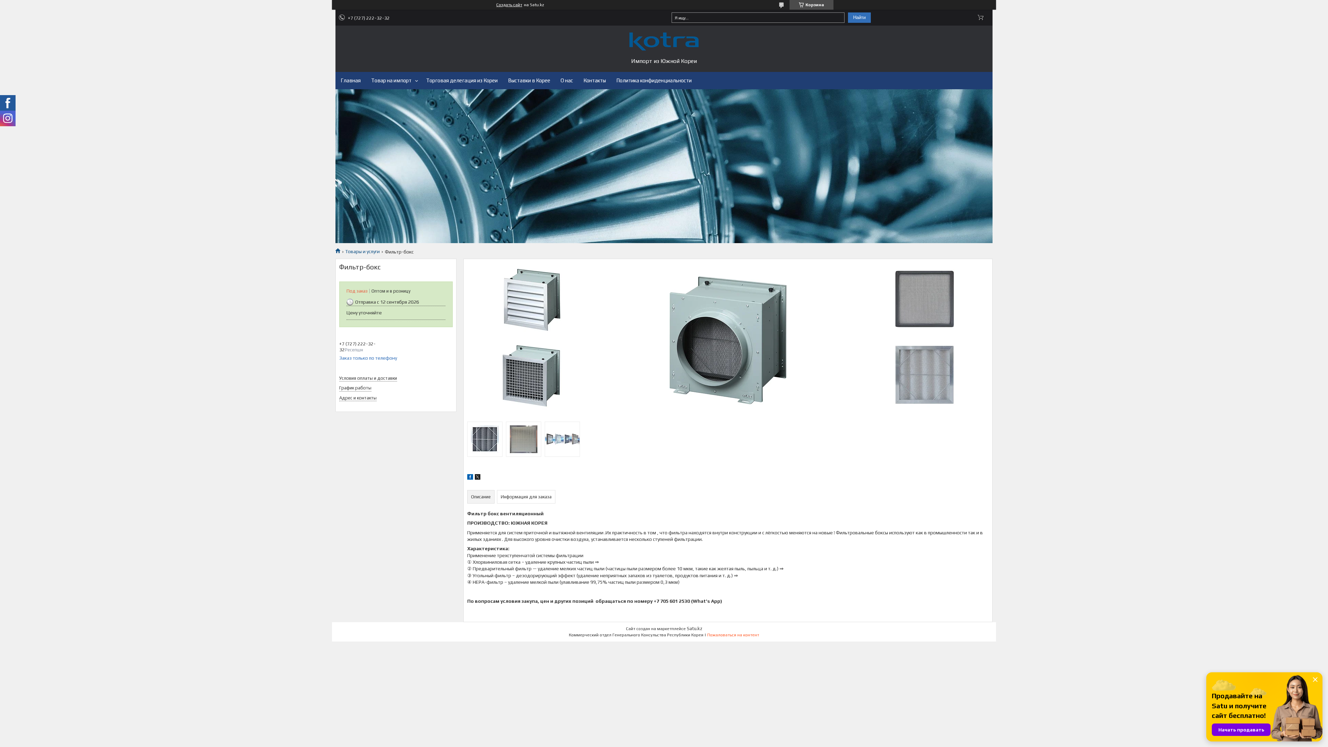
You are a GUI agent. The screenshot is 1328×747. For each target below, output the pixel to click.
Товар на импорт (391, 80)
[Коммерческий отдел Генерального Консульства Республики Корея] (664, 41)
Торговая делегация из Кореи (462, 80)
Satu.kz (694, 628)
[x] (477, 478)
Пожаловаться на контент (733, 635)
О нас (567, 80)
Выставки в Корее (529, 80)
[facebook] (470, 478)
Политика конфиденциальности (654, 80)
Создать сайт (509, 4)
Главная (351, 80)
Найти (859, 17)
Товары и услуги (362, 251)
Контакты (594, 80)
